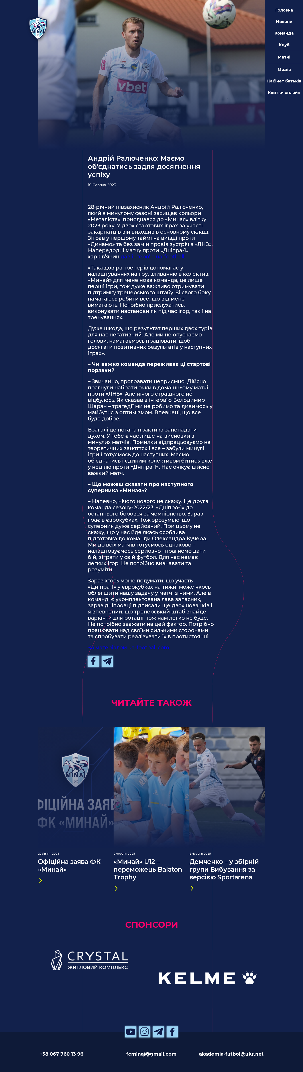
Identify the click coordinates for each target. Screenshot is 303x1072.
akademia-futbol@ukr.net (231, 1054)
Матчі (284, 57)
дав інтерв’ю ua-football (152, 257)
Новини (284, 21)
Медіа (284, 69)
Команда (284, 33)
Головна (284, 10)
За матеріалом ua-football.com (128, 647)
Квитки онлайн (284, 92)
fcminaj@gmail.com (151, 1054)
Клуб (284, 44)
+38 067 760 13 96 (61, 1054)
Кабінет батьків (284, 81)
